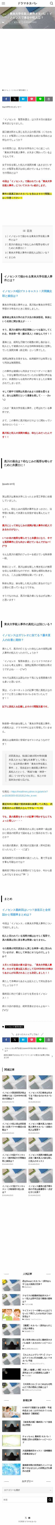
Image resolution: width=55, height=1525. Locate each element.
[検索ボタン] (51, 3)
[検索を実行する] (50, 1499)
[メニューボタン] (3, 3)
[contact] (29, 1518)
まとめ (12, 257)
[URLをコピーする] (49, 99)
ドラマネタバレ (27, 3)
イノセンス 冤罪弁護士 (14, 22)
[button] (6, 99)
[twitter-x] (26, 1518)
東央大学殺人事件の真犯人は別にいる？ (29, 252)
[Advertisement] (27, 58)
